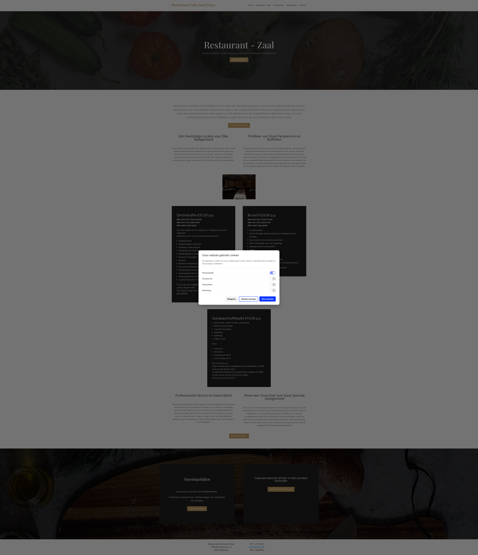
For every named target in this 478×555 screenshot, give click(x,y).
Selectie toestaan (248, 299)
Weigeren (231, 299)
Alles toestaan (267, 299)
